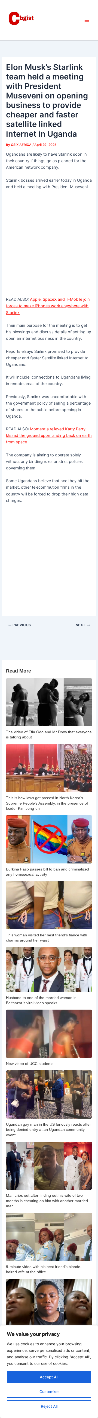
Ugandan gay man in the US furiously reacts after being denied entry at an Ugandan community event (48, 1129)
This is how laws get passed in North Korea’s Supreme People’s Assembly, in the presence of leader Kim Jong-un (47, 803)
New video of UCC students (29, 1063)
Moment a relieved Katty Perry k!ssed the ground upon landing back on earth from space (49, 435)
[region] (49, 1371)
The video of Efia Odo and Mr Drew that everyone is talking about (49, 734)
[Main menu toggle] (87, 20)
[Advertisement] (49, 245)
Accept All (49, 1377)
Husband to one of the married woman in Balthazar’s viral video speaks (41, 1000)
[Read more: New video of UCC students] (49, 1034)
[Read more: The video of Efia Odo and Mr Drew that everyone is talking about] (49, 702)
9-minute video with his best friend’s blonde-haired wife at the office (44, 1269)
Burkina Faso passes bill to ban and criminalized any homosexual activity (47, 871)
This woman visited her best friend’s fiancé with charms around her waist (46, 937)
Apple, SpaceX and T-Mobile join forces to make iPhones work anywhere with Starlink (48, 306)
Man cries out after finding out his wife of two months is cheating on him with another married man (47, 1200)
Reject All (49, 1406)
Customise (49, 1391)
